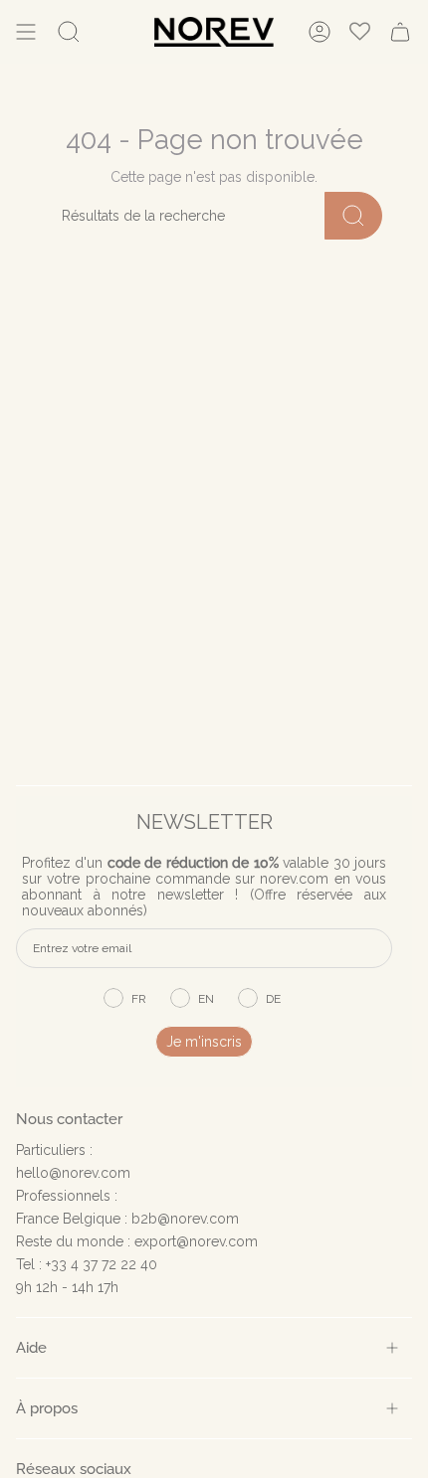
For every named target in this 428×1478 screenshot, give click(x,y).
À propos (47, 1407)
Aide (31, 1347)
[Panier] (400, 32)
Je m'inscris (204, 1042)
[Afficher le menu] (26, 32)
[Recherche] (353, 216)
